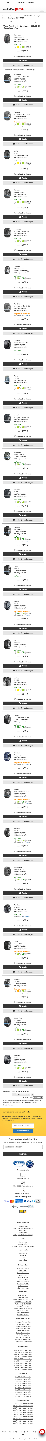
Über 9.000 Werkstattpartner (23, 1186)
